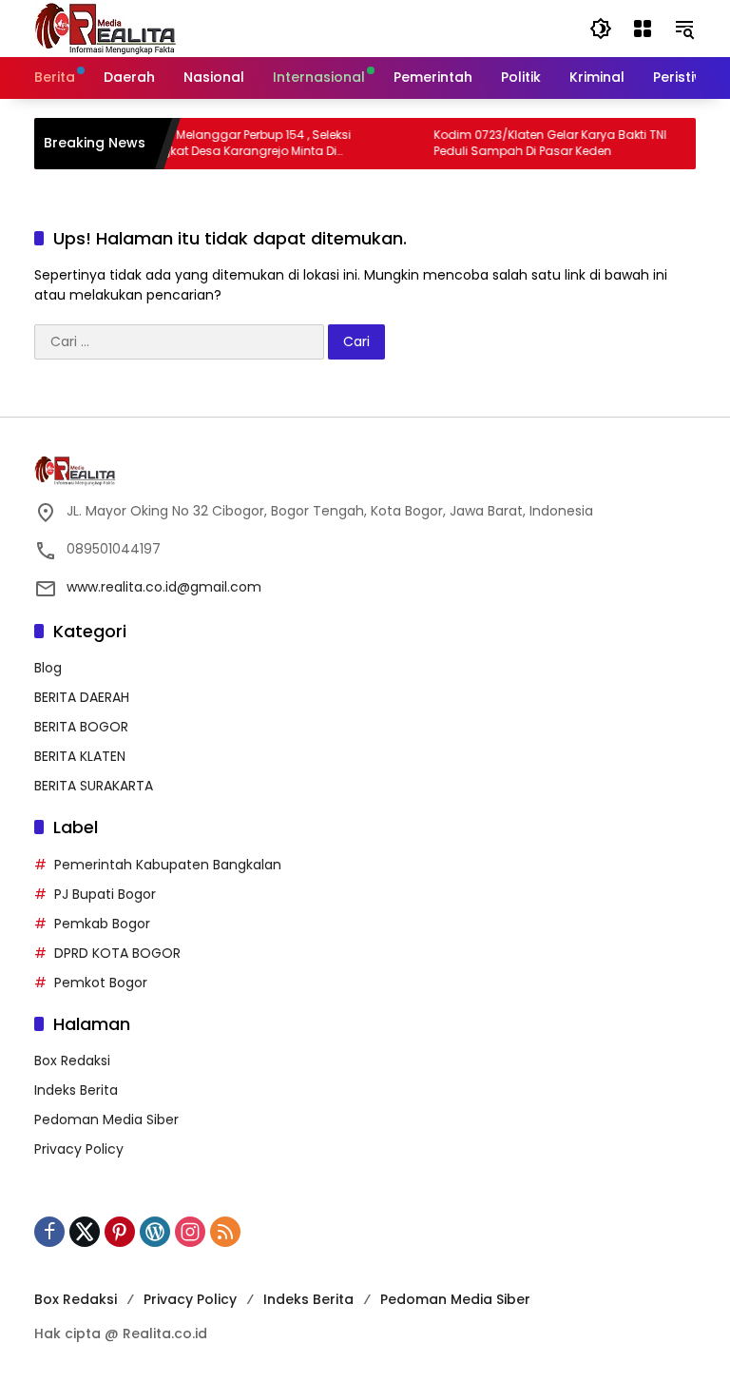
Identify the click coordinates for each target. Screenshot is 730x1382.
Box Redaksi (72, 1060)
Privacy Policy (79, 1148)
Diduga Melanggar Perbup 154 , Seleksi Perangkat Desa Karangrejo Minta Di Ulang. (228, 143)
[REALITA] (105, 27)
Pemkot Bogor (100, 982)
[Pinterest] (120, 1232)
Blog (48, 667)
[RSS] (225, 1232)
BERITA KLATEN (79, 756)
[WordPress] (155, 1232)
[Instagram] (190, 1232)
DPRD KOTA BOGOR (117, 953)
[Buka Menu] (642, 28)
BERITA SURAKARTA (93, 785)
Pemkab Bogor (102, 923)
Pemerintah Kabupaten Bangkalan (167, 864)
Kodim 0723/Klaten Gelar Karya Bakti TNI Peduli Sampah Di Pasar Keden (538, 143)
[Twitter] (84, 1232)
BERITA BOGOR (81, 726)
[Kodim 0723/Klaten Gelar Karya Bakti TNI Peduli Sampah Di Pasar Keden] (395, 144)
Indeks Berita (76, 1090)
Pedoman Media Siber (106, 1119)
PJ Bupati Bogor (105, 894)
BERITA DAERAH (81, 697)
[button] (600, 28)
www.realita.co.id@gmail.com (164, 586)
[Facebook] (49, 1232)
